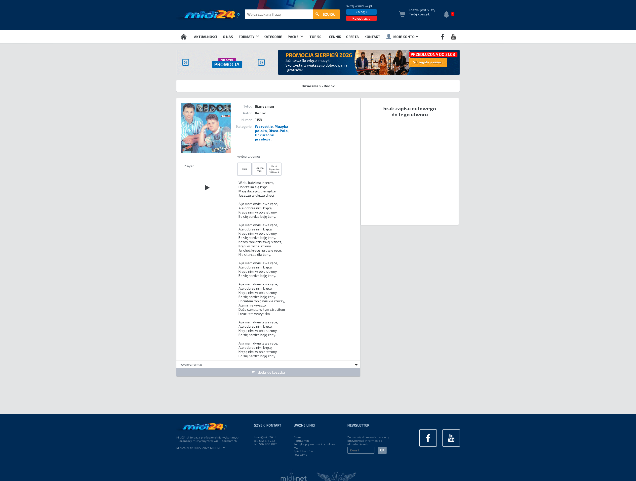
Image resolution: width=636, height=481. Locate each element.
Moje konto (404, 37)
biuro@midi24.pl (265, 437)
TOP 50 (315, 37)
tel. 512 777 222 (264, 440)
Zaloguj (361, 12)
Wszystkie (264, 126)
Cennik (335, 37)
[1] (447, 15)
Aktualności (205, 37)
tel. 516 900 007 (265, 444)
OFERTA (352, 37)
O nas (228, 37)
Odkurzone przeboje (264, 137)
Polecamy (300, 454)
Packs (293, 37)
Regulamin (301, 440)
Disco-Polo (278, 131)
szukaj (329, 14)
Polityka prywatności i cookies (314, 444)
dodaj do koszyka (271, 372)
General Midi (259, 169)
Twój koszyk (419, 14)
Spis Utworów (303, 451)
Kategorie (273, 37)
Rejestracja (361, 18)
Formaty (247, 37)
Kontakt (372, 37)
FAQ (296, 447)
